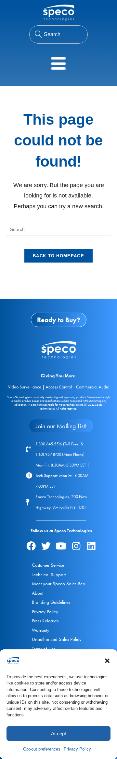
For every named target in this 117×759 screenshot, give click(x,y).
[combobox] (58, 34)
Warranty (40, 630)
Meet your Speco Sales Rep (58, 583)
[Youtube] (61, 545)
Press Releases (45, 620)
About (37, 593)
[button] (107, 660)
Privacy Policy (77, 749)
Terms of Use (44, 648)
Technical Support (49, 574)
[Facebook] (30, 545)
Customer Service (48, 565)
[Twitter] (45, 545)
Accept (58, 733)
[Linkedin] (91, 545)
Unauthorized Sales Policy (57, 639)
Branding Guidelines (51, 602)
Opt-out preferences (41, 749)
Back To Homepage (58, 255)
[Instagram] (76, 545)
